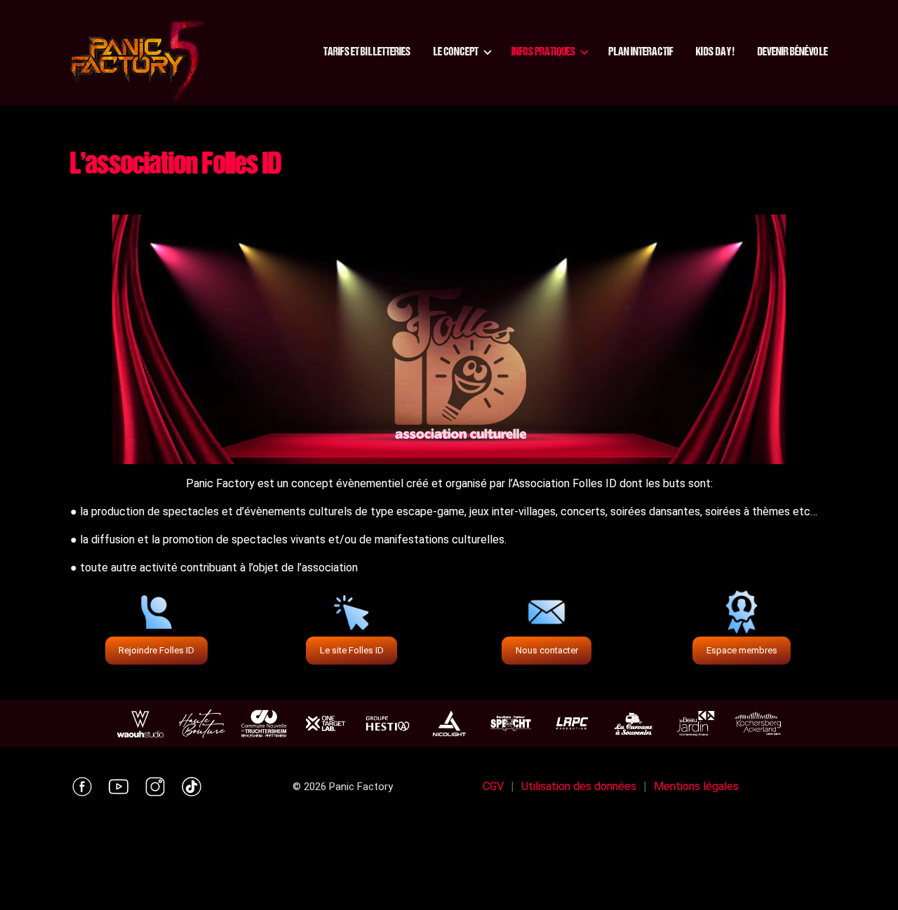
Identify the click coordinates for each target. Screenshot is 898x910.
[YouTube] (118, 787)
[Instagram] (155, 787)
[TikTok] (191, 787)
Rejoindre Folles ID (156, 650)
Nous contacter (547, 650)
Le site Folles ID (352, 650)
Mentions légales (696, 786)
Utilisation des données (578, 786)
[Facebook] (82, 787)
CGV (493, 786)
